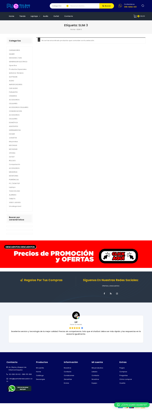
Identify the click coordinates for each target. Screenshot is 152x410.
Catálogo (40, 375)
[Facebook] (104, 293)
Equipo (94, 383)
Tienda (22, 16)
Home (11, 16)
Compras (123, 372)
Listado (94, 372)
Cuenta (122, 383)
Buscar (108, 6)
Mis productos (97, 368)
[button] (132, 404)
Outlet (56, 16)
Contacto (68, 16)
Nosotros (67, 368)
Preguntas (123, 375)
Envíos (66, 383)
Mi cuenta (40, 368)
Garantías (68, 379)
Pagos (122, 368)
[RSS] (110, 293)
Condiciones (69, 375)
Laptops (34, 16)
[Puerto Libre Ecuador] (18, 6)
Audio (45, 16)
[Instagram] (117, 293)
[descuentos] (76, 254)
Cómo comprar (125, 379)
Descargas (40, 379)
